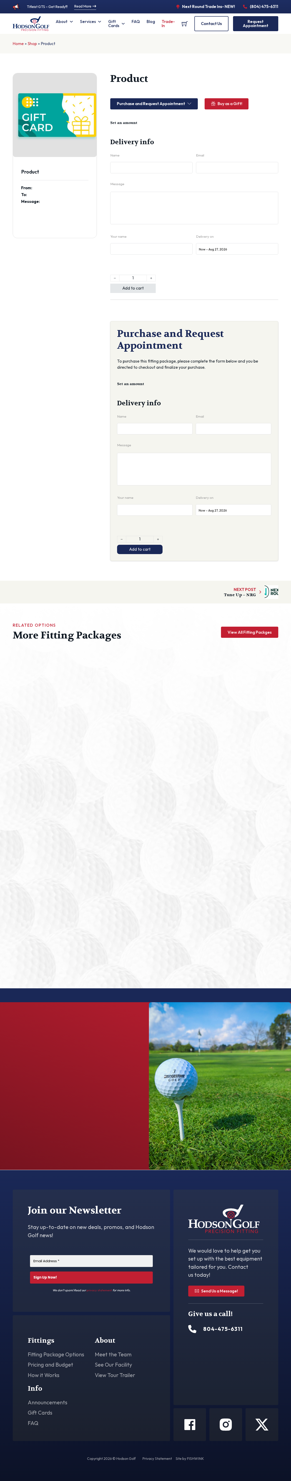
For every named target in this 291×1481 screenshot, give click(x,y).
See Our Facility (113, 1365)
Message (117, 184)
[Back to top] (275, 1467)
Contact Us (211, 23)
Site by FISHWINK (190, 1458)
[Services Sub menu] (99, 21)
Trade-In (168, 23)
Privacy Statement (157, 1458)
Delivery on (205, 236)
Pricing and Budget (50, 1365)
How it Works (43, 1375)
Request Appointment (255, 23)
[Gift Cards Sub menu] (123, 23)
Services (88, 21)
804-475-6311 (47, 1142)
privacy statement (99, 1290)
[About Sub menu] (71, 21)
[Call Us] (192, 1329)
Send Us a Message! (219, 1291)
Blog (151, 21)
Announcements (47, 1402)
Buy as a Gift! (230, 103)
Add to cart (133, 288)
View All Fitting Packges (250, 632)
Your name (118, 236)
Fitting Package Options (56, 1354)
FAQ (136, 21)
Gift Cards (113, 23)
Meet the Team (113, 1354)
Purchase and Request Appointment (151, 103)
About (62, 21)
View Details (51, 746)
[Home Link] (31, 23)
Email (200, 155)
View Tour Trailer (115, 1375)
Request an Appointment (99, 1140)
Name (115, 155)
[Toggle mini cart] (185, 24)
